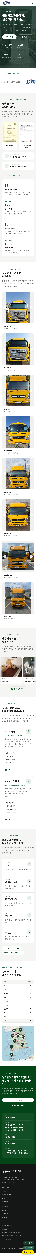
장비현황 (4, 1217)
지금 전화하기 (19, 1100)
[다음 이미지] (31, 307)
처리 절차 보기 (25, 37)
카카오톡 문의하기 (19, 1106)
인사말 (4, 1210)
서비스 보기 (9, 37)
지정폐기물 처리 (6, 1195)
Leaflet (21, 1059)
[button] (14, 1030)
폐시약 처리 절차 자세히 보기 (11, 948)
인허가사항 (5, 1214)
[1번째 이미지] (16, 363)
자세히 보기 (8, 770)
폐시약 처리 (5, 1191)
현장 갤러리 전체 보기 (17, 689)
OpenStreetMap (29, 1059)
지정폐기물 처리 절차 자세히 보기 (12, 953)
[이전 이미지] (4, 307)
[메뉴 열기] (32, 2)
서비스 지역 (5, 1201)
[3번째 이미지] (19, 363)
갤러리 (4, 1198)
